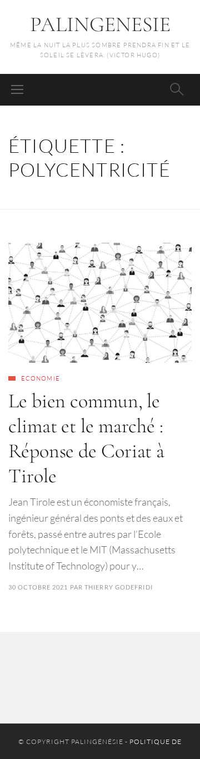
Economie (40, 378)
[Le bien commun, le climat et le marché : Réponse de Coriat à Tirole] (100, 303)
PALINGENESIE (100, 24)
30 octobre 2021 (38, 587)
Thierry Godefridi (118, 587)
